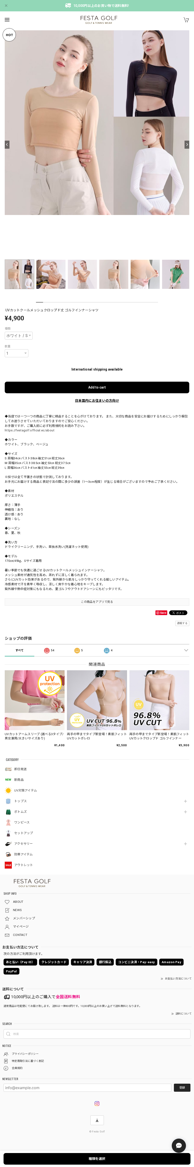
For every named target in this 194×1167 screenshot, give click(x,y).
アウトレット (23, 865)
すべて (19, 650)
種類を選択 (97, 1159)
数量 (8, 346)
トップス (20, 801)
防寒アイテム (23, 854)
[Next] (187, 145)
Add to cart (97, 387)
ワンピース (22, 822)
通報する (182, 623)
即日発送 (20, 769)
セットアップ (23, 833)
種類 (8, 328)
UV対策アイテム (25, 790)
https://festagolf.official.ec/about (30, 430)
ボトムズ (20, 812)
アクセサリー (23, 843)
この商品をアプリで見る (97, 602)
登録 (182, 1087)
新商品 (19, 780)
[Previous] (7, 145)
